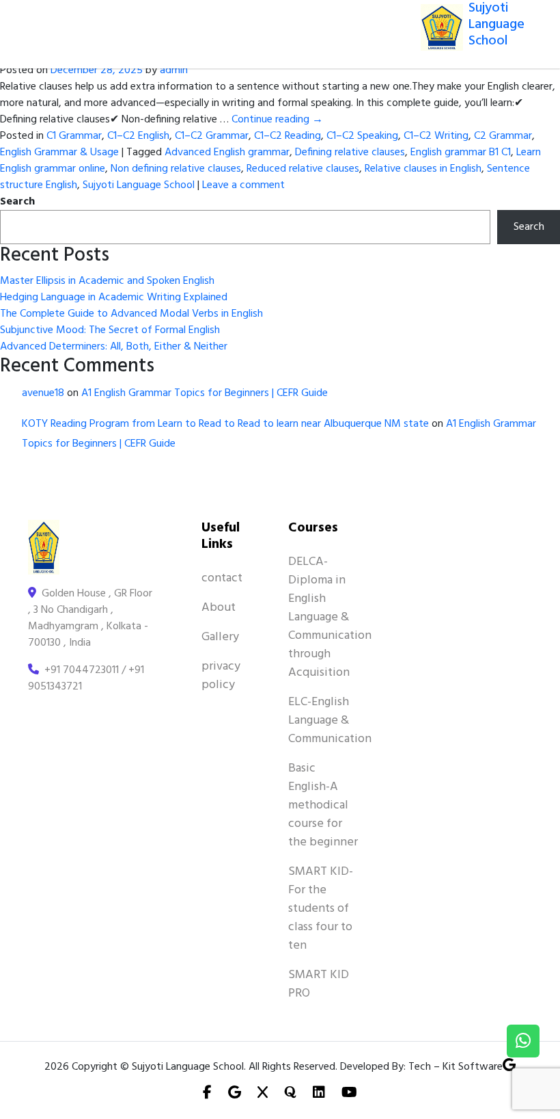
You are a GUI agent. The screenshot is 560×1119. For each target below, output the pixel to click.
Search (17, 202)
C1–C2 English (138, 136)
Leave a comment (243, 185)
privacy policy (220, 676)
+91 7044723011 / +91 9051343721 (86, 678)
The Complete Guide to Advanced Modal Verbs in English (131, 314)
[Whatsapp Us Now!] (523, 1041)
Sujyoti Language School (139, 185)
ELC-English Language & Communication (330, 720)
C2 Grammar (503, 136)
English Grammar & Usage (59, 152)
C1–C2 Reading (287, 136)
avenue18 (43, 393)
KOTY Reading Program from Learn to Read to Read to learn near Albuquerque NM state (225, 424)
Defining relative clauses (350, 152)
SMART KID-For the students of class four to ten (320, 909)
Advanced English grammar (227, 152)
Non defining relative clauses (176, 169)
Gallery (220, 637)
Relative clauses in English (423, 169)
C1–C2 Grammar (212, 136)
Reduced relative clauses (303, 169)
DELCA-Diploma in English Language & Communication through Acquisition (330, 617)
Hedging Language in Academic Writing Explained (113, 297)
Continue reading (277, 120)
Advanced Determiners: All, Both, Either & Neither (113, 347)
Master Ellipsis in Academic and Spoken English (107, 281)
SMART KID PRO (318, 984)
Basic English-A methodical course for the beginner (323, 805)
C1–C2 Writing (436, 136)
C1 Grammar (74, 136)
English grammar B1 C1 (460, 152)
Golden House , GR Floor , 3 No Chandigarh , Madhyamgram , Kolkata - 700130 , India (90, 618)
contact (221, 578)
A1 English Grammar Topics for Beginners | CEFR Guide (204, 393)
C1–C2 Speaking (362, 136)
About (218, 608)
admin (174, 70)
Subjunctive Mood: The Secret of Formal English (110, 330)
